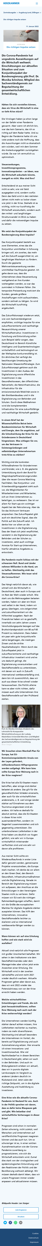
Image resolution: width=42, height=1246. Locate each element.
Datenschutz (34, 1238)
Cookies (35, 1233)
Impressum (34, 1242)
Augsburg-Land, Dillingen (29, 12)
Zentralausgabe (9, 12)
